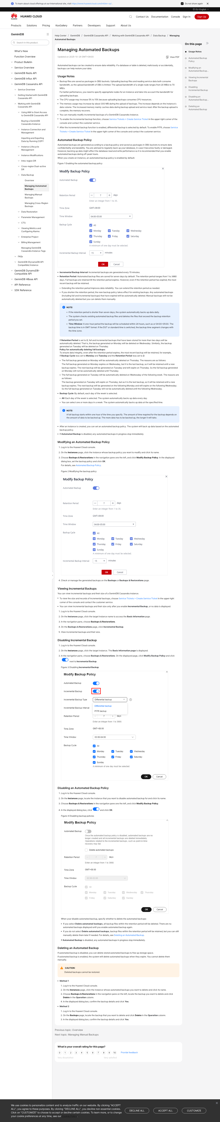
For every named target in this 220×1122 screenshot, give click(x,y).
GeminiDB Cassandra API (28, 84)
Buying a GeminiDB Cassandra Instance (30, 122)
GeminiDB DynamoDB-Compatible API (27, 272)
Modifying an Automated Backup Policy (198, 69)
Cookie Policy (69, 1116)
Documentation (159, 16)
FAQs (20, 256)
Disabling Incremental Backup (198, 88)
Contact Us (142, 16)
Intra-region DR (28, 160)
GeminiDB (75, 35)
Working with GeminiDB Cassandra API (29, 105)
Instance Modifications (32, 155)
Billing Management (30, 242)
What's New (21, 51)
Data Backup (27, 175)
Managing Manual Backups (33, 196)
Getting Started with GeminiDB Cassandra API (32, 96)
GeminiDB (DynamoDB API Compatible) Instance (30, 263)
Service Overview (24, 67)
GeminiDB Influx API (25, 78)
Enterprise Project (29, 237)
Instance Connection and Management (33, 131)
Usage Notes (195, 51)
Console (175, 16)
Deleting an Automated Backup (198, 108)
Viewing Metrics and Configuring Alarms (31, 230)
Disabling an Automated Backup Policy (198, 98)
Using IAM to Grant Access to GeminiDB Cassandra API (34, 114)
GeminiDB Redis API (25, 73)
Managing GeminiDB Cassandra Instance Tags (33, 249)
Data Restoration (29, 211)
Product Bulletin (23, 62)
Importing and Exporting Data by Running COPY (32, 139)
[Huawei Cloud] (26, 16)
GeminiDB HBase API (26, 279)
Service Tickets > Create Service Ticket (128, 119)
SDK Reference (22, 290)
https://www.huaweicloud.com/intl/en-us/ (92, 3)
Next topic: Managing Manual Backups (76, 1034)
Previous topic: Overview (69, 1029)
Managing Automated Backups (36, 187)
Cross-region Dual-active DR (33, 168)
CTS (23, 222)
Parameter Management (33, 217)
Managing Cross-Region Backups (36, 204)
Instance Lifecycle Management (30, 148)
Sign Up (201, 16)
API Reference (22, 284)
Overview (29, 180)
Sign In (186, 16)
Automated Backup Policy (198, 59)
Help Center (60, 35)
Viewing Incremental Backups (198, 79)
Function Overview (24, 56)
